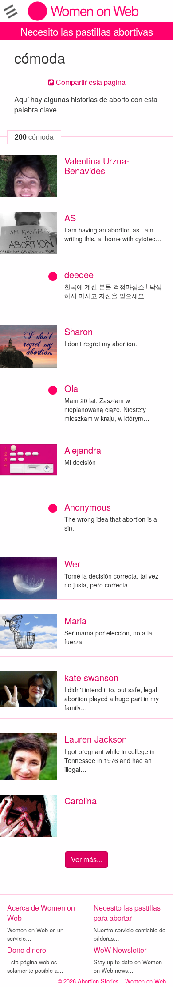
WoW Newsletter (120, 950)
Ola (71, 388)
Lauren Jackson (95, 738)
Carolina (80, 800)
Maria (75, 620)
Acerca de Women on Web (41, 913)
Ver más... (86, 859)
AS (70, 217)
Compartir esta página (90, 82)
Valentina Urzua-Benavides (97, 165)
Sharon (78, 331)
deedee (79, 274)
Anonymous (87, 506)
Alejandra (82, 450)
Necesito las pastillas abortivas (86, 31)
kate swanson (91, 677)
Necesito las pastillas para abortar (127, 913)
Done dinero (26, 950)
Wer (72, 563)
